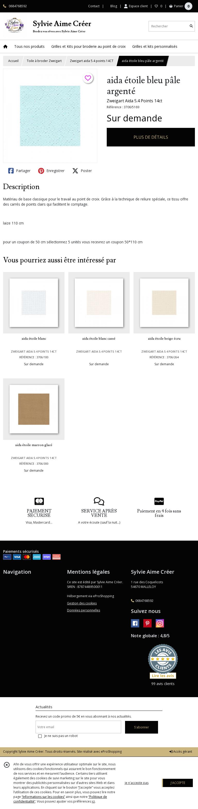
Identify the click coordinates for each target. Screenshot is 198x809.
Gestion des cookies (82, 603)
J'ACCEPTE (178, 783)
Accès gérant (182, 751)
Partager (22, 170)
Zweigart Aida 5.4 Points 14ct (134, 101)
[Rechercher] (191, 26)
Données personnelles (83, 610)
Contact (94, 6)
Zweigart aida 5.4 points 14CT (91, 61)
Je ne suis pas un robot (61, 736)
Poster (86, 170)
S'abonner (141, 727)
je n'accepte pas (136, 783)
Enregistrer (54, 170)
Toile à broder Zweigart (44, 61)
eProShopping (111, 751)
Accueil (13, 61)
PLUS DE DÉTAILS (151, 137)
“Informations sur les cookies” (43, 797)
